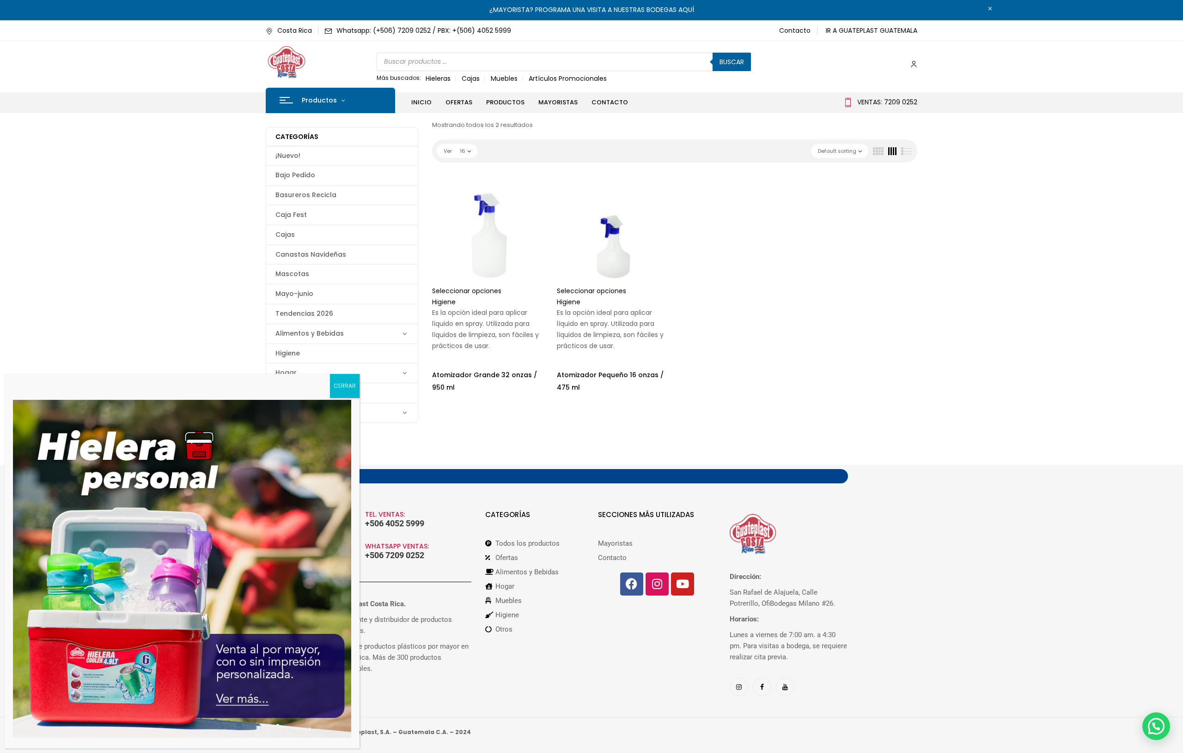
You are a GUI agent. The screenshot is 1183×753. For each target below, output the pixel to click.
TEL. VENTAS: (385, 514)
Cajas (471, 78)
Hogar (286, 372)
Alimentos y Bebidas (309, 333)
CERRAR (345, 386)
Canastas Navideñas (310, 254)
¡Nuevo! (287, 155)
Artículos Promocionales (568, 78)
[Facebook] (631, 584)
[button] (1156, 726)
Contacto (795, 30)
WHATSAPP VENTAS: (397, 546)
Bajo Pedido (295, 175)
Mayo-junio (294, 293)
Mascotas (292, 273)
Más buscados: (399, 78)
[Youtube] (682, 584)
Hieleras (438, 78)
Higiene (287, 353)
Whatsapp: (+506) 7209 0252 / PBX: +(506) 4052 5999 (423, 30)
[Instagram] (657, 584)
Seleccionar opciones (466, 290)
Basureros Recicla (305, 194)
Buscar (732, 61)
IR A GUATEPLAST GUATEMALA (871, 30)
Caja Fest (291, 214)
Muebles (504, 78)
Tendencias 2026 (304, 313)
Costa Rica (294, 30)
